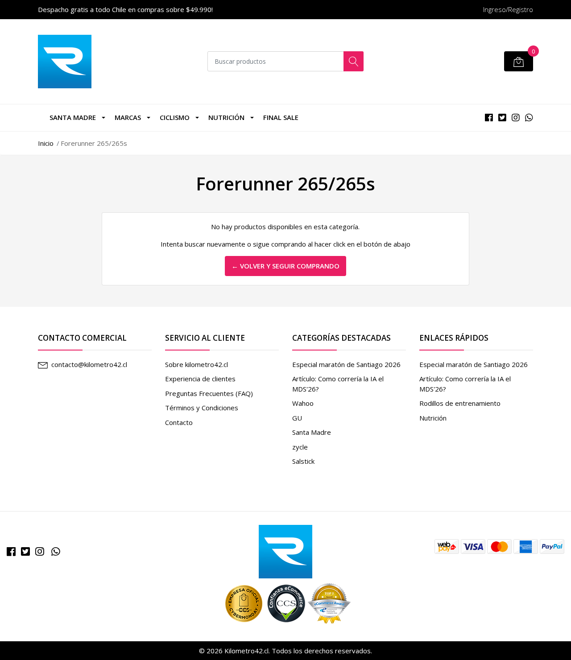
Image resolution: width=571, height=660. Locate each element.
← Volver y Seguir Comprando (285, 265)
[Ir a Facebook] (11, 551)
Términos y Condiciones (201, 407)
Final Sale (280, 117)
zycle (300, 446)
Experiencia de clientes (200, 378)
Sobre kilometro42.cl (196, 364)
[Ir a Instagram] (39, 551)
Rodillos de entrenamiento (460, 403)
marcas (128, 117)
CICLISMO (175, 117)
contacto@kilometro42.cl (89, 364)
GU (297, 417)
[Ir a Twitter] (25, 551)
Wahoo (303, 403)
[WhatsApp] (56, 551)
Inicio (46, 143)
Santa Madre (73, 117)
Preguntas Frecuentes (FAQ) (209, 393)
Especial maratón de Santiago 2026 (346, 364)
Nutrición (226, 117)
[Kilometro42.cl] (285, 550)
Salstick (303, 461)
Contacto (179, 422)
